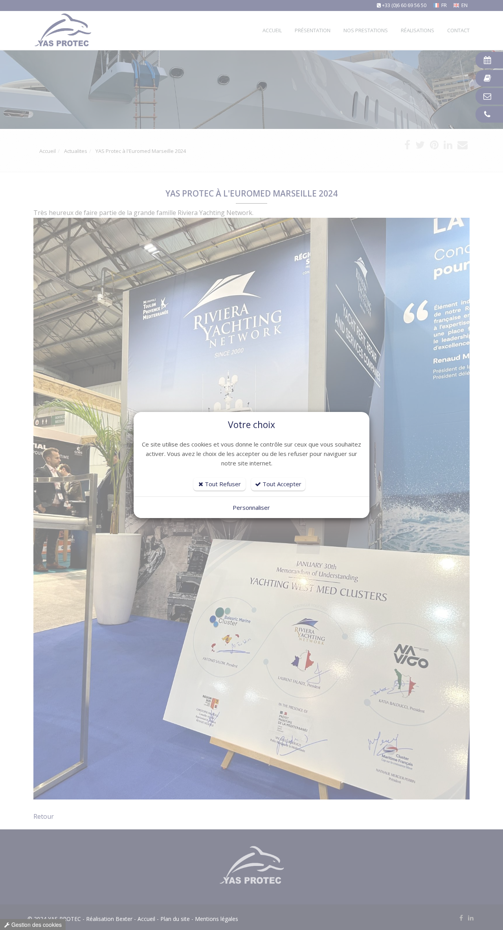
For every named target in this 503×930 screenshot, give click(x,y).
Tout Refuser (222, 484)
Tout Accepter (281, 484)
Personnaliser (251, 507)
